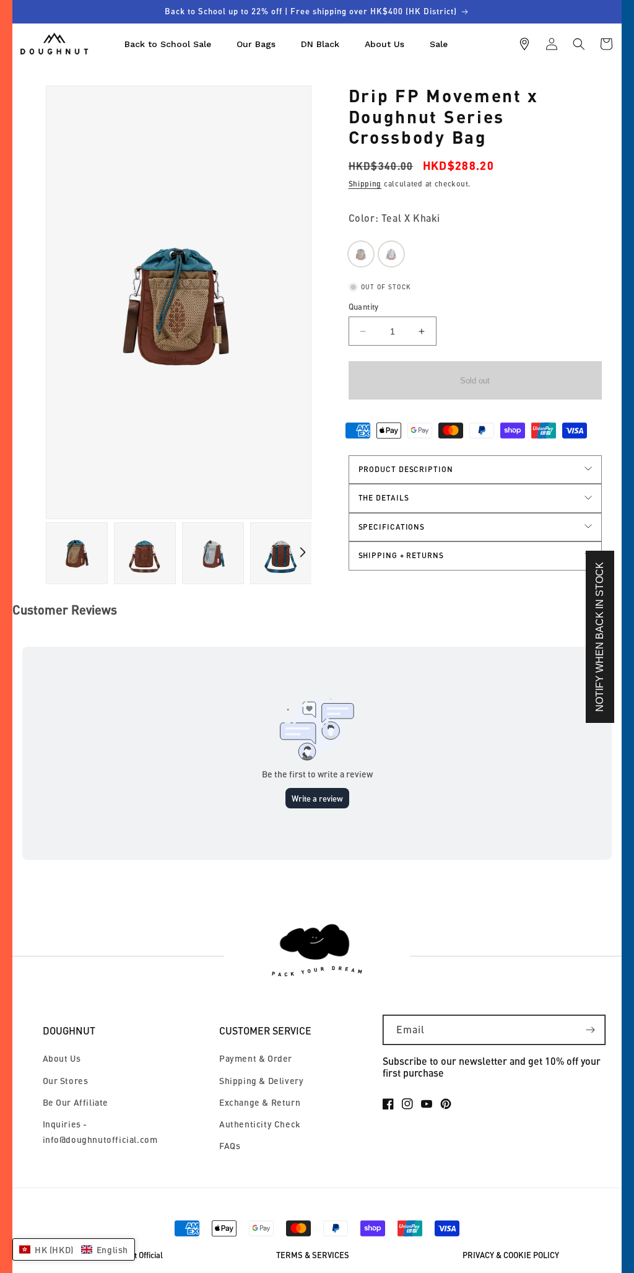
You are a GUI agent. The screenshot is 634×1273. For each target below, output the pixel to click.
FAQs (229, 1145)
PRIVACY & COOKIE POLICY (510, 1255)
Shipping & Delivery (261, 1080)
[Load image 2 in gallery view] (77, 553)
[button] (579, 44)
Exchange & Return (259, 1102)
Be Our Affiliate (76, 1102)
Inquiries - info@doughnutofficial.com (100, 1132)
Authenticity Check (260, 1124)
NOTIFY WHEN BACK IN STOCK (599, 637)
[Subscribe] (590, 1029)
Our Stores (66, 1080)
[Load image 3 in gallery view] (145, 553)
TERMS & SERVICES (312, 1255)
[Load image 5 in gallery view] (213, 553)
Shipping (365, 183)
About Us (62, 1058)
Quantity (364, 307)
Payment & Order (255, 1058)
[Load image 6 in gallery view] (281, 553)
